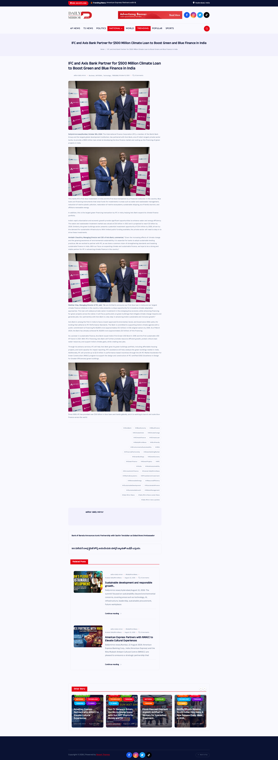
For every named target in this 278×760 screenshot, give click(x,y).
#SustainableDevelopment (132, 489)
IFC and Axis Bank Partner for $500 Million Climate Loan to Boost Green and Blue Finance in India (142, 53)
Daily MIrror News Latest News (149, 498)
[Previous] (201, 692)
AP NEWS (75, 32)
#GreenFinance (132, 465)
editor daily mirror (80, 79)
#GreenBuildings (138, 460)
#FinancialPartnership (132, 455)
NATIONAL (115, 32)
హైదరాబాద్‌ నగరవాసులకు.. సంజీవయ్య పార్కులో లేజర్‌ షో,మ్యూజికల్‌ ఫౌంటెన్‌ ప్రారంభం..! (190, 716)
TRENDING (143, 32)
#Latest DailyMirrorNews (151, 475)
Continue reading (112, 617)
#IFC (158, 465)
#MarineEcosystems (130, 479)
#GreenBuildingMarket (152, 455)
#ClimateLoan (155, 441)
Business (92, 79)
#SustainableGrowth (134, 494)
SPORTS (170, 32)
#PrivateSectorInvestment (151, 479)
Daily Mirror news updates (151, 503)
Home (102, 53)
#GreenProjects (147, 465)
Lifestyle (80, 698)
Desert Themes (103, 758)
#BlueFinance (155, 431)
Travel (182, 700)
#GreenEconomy (154, 460)
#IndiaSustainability (153, 470)
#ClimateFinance (140, 441)
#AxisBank (127, 431)
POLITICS (101, 32)
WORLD (130, 32)
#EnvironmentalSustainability (141, 451)
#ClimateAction (139, 436)
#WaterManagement (153, 494)
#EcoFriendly (155, 446)
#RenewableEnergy (135, 484)
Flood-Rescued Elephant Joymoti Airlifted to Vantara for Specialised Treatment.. (120, 717)
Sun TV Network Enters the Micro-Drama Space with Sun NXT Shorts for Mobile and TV (86, 717)
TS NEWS (88, 32)
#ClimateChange (154, 436)
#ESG (158, 451)
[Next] (204, 692)
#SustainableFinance (153, 489)
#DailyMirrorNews (140, 446)
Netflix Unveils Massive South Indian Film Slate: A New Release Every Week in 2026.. (155, 717)
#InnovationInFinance (131, 475)
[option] (87, 714)
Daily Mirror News (129, 498)
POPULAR (157, 32)
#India (139, 470)
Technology (107, 79)
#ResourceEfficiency (153, 484)
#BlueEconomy (141, 431)
